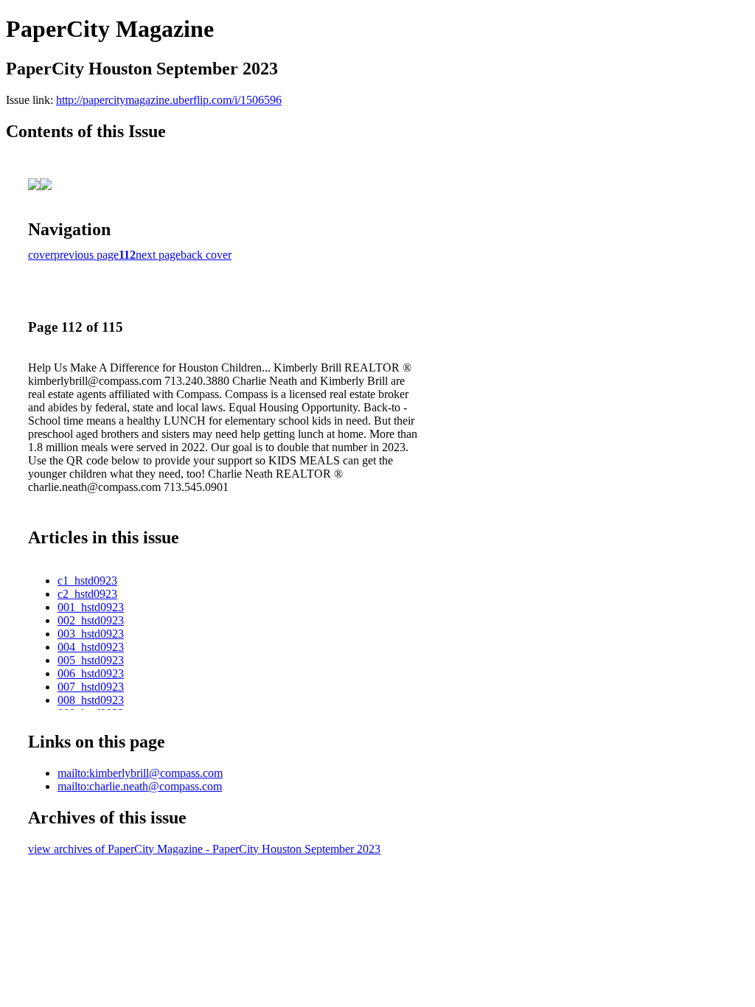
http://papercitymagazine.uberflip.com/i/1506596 (169, 100)
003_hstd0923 (91, 633)
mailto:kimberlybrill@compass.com (140, 773)
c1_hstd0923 (87, 580)
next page (158, 254)
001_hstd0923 (91, 607)
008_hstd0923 (91, 700)
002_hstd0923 (91, 620)
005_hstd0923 (91, 660)
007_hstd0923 (91, 686)
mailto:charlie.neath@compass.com (140, 786)
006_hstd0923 (91, 673)
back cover (206, 254)
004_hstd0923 (91, 647)
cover (41, 254)
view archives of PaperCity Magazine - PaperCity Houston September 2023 (204, 849)
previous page (86, 254)
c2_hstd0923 (87, 594)
